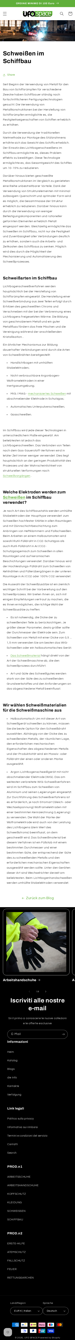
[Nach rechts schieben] (46, 992)
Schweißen (14, 497)
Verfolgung (14, 1094)
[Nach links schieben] (29, 992)
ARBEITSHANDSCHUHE (23, 1185)
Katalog (12, 1060)
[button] (5, 13)
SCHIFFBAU (15, 1219)
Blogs (11, 1069)
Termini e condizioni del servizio (27, 1135)
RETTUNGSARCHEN (20, 1277)
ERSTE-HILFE (16, 1243)
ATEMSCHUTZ (16, 1252)
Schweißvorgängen (16, 475)
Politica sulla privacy (20, 1118)
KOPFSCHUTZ (16, 1194)
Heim (10, 1052)
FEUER (12, 1269)
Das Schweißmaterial (26, 655)
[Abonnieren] (63, 1034)
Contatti (12, 1144)
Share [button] (11, 74)
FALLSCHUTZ (16, 1260)
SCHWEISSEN (16, 1211)
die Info (12, 1077)
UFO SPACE (31, 1338)
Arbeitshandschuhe (19, 980)
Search (12, 1152)
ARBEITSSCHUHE (18, 1176)
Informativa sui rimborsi (22, 1127)
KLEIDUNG (14, 1202)
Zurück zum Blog (40, 898)
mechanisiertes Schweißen (47, 393)
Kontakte (13, 1086)
